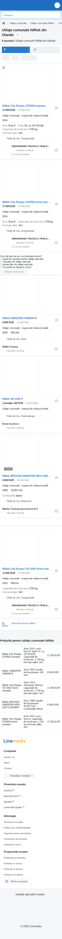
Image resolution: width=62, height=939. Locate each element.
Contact (8, 768)
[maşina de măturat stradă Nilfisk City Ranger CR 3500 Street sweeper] (31, 547)
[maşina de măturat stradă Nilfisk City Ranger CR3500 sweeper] (31, 84)
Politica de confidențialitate (17, 827)
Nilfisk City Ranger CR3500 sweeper (24, 105)
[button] (57, 5)
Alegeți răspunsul (14, 271)
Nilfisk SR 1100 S (12, 399)
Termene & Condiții (13, 822)
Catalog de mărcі (12, 844)
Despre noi (9, 757)
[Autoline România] (20, 5)
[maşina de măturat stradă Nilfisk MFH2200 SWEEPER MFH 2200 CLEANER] (31, 454)
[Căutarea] (57, 15)
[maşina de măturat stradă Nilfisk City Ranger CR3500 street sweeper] (31, 180)
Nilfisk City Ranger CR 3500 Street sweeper (28, 568)
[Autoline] (4, 23)
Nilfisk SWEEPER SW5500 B (19, 318)
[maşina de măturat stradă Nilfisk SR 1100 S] (31, 377)
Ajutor (7, 762)
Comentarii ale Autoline (15, 839)
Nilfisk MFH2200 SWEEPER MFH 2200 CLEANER (31, 476)
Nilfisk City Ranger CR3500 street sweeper (27, 202)
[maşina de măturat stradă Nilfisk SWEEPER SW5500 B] (31, 296)
